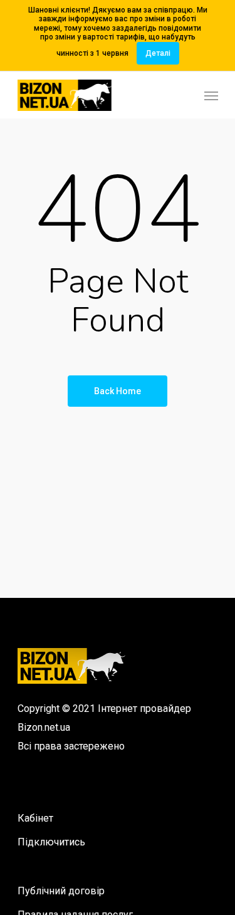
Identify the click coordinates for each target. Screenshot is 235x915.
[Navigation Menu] (211, 95)
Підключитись (51, 842)
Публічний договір (61, 891)
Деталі (157, 53)
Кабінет (35, 818)
